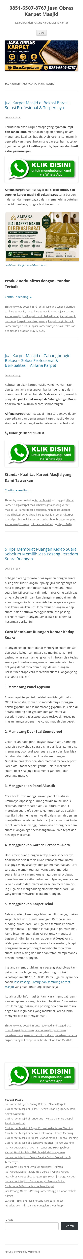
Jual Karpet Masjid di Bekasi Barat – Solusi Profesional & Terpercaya (37, 105)
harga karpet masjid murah (43, 311)
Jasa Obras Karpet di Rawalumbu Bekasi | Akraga (34, 1167)
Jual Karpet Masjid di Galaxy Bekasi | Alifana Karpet (35, 1104)
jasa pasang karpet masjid (36, 1030)
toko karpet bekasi (42, 524)
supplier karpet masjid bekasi (46, 326)
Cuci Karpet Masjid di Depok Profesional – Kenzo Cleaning (39, 1133)
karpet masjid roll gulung (32, 321)
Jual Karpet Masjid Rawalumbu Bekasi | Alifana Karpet (37, 1171)
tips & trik (46, 1040)
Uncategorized (43, 1025)
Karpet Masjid (42, 306)
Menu (41, 32)
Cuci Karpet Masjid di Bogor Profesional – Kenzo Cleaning (39, 1128)
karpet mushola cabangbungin (46, 519)
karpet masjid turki (16, 326)
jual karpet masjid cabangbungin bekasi (37, 510)
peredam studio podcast (39, 1035)
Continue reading (18, 297)
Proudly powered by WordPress (22, 1251)
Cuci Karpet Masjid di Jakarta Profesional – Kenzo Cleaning (39, 1142)
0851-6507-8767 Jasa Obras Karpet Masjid (41, 11)
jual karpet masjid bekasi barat (40, 316)
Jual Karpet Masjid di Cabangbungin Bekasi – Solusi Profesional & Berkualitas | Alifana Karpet (38, 360)
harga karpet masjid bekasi (30, 505)
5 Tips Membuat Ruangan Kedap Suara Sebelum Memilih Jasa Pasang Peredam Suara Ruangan (41, 553)
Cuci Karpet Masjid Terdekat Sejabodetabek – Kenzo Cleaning (41, 1138)
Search (9, 1220)
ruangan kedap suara (26, 1040)
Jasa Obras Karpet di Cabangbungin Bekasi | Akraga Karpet (40, 1176)
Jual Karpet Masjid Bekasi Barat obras (26, 265)
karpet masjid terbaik (61, 321)
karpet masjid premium (50, 514)
